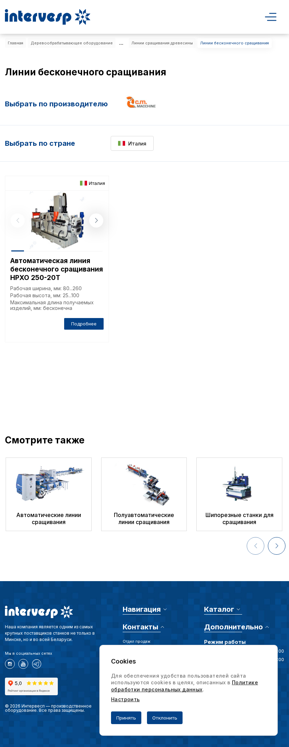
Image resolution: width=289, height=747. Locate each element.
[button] (96, 220)
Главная (15, 43)
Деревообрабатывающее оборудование (72, 43)
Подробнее (84, 323)
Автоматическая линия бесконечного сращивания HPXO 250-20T (56, 269)
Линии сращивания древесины (162, 43)
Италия (137, 143)
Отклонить (164, 718)
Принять (126, 718)
